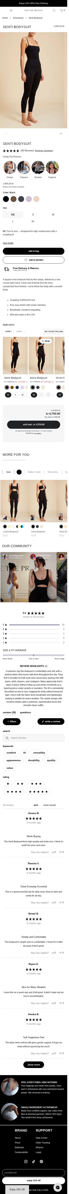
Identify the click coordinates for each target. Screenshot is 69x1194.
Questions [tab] (25, 712)
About (18, 1138)
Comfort (11, 752)
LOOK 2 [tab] (19, 331)
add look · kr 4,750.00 (33, 424)
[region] (33, 370)
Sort (36, 805)
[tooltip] (46, 666)
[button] (9, 170)
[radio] (7, 387)
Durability (34, 760)
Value (10, 767)
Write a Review (53, 722)
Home (5, 18)
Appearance (14, 760)
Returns (39, 1147)
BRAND (21, 1130)
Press (17, 1142)
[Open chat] (57, 1187)
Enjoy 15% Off (34, 1180)
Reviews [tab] (9, 712)
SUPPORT (44, 1130)
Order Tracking (43, 1142)
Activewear (18, 18)
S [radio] (15, 394)
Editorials (19, 1147)
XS (13, 214)
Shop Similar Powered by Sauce (14, 460)
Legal (38, 1152)
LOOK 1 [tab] (8, 331)
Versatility (39, 752)
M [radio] (23, 394)
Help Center (41, 1138)
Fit (24, 752)
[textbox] (33, 738)
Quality (51, 760)
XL (33, 221)
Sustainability (21, 1152)
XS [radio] (8, 394)
